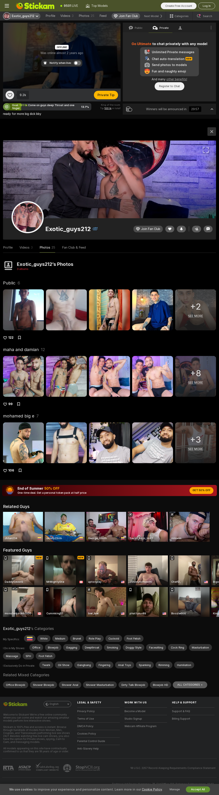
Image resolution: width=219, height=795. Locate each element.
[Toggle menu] (7, 6)
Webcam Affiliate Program (140, 726)
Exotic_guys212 (16, 628)
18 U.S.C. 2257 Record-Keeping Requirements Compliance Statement (173, 768)
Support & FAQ (181, 711)
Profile (50, 16)
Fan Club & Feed (74, 247)
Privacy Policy (86, 711)
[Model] (211, 131)
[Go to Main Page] (35, 6)
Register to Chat (169, 86)
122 (10, 338)
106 (11, 470)
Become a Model (134, 711)
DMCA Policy (85, 726)
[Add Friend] (196, 229)
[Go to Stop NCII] (88, 768)
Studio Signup (133, 718)
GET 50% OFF (201, 490)
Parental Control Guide (91, 741)
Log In (207, 5)
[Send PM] (208, 229)
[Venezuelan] (30, 638)
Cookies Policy (86, 733)
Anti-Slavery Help (88, 748)
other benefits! (176, 79)
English (54, 704)
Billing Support (181, 718)
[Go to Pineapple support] (67, 768)
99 (10, 404)
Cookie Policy (152, 789)
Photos (86, 16)
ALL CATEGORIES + (190, 684)
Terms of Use (85, 718)
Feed (103, 16)
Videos (67, 16)
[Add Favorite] (10, 95)
